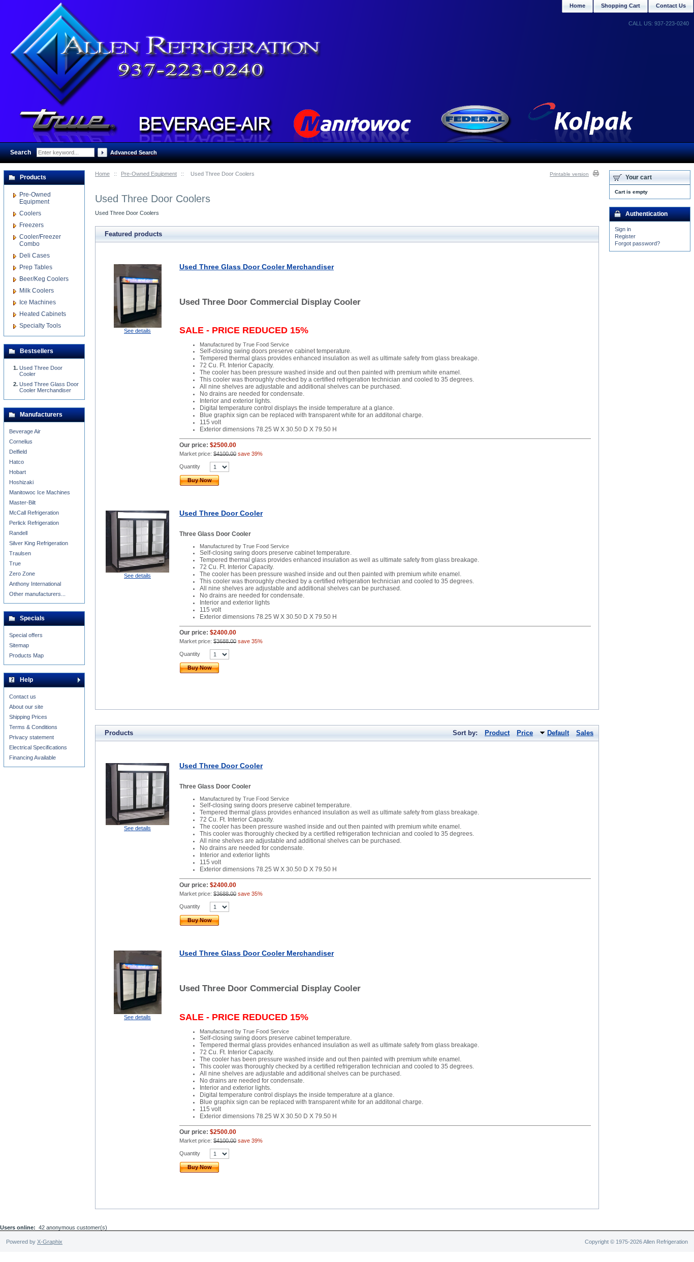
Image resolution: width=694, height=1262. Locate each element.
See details (137, 331)
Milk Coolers (36, 290)
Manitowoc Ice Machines (39, 492)
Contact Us (671, 6)
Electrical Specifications (38, 747)
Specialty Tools (40, 325)
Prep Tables (35, 267)
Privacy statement (31, 737)
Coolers (30, 213)
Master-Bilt (22, 502)
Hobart (17, 472)
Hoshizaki (21, 482)
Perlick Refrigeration (34, 523)
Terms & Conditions (33, 727)
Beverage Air (25, 431)
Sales (584, 733)
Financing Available (32, 757)
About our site (26, 707)
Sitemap (19, 645)
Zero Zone (22, 574)
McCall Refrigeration (34, 513)
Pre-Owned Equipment (149, 174)
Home (102, 174)
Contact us (22, 696)
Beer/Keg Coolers (44, 278)
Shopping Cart (620, 6)
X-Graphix (49, 1242)
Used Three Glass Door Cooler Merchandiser (256, 267)
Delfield (18, 452)
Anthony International (35, 584)
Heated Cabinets (42, 314)
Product (497, 733)
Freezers (31, 225)
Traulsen (20, 553)
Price (525, 733)
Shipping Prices (28, 717)
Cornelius (21, 441)
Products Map (26, 655)
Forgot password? (637, 243)
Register (625, 236)
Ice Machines (37, 302)
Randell (18, 533)
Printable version (569, 174)
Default (558, 733)
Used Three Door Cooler (221, 513)
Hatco (16, 462)
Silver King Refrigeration (38, 543)
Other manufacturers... (37, 594)
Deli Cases (34, 255)
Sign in (623, 229)
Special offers (26, 635)
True (15, 563)
